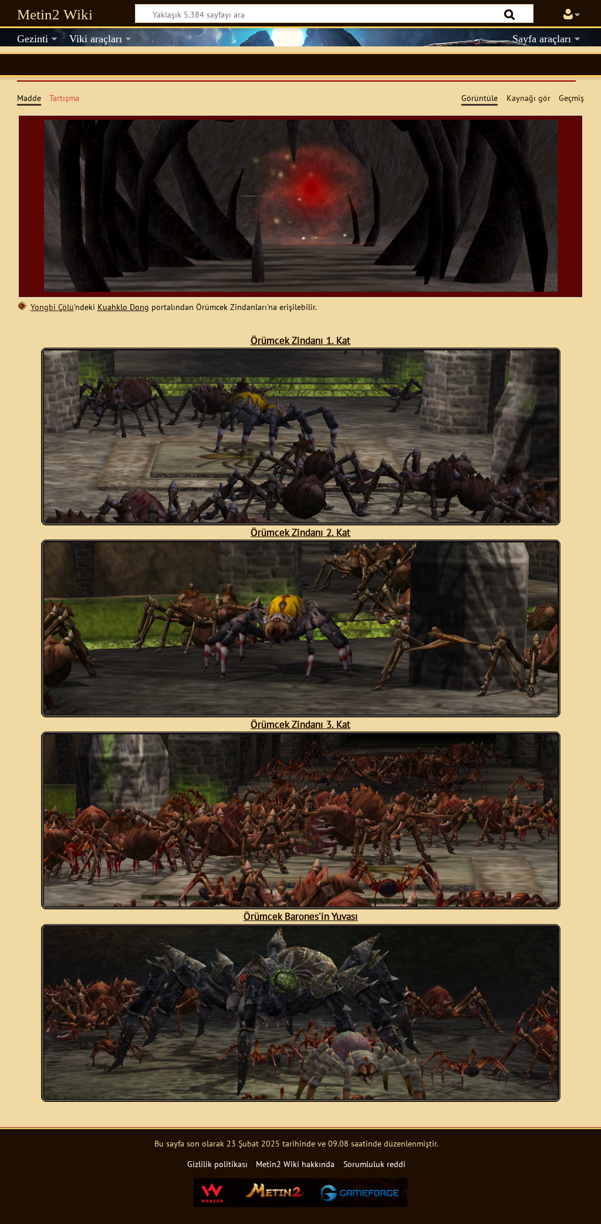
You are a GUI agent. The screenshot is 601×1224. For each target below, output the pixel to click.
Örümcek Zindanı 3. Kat (300, 724)
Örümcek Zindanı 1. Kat (300, 340)
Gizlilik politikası (217, 1163)
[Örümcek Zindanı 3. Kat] (301, 900)
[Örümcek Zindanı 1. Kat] (301, 516)
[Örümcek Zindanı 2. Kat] (301, 708)
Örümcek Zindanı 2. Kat (300, 532)
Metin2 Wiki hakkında (295, 1163)
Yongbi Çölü (52, 306)
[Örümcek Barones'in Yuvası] (301, 1092)
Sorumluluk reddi (374, 1163)
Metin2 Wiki (55, 14)
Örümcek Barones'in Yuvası (301, 916)
